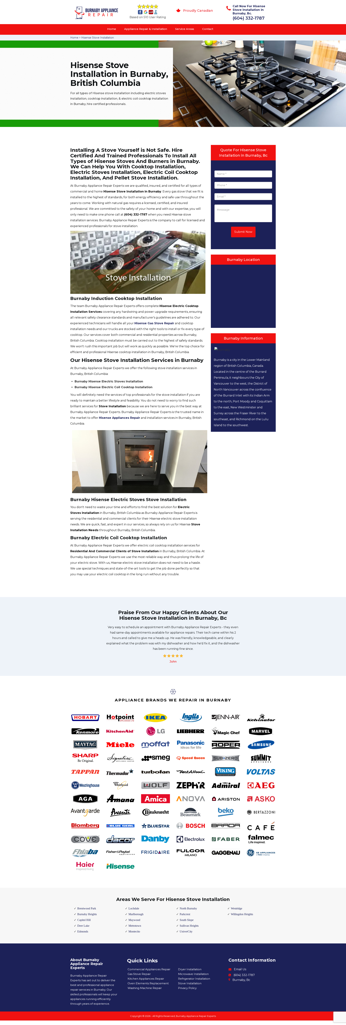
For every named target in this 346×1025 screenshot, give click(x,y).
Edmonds (82, 931)
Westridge (236, 908)
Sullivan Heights (189, 925)
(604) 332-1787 (249, 18)
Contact (207, 29)
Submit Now (243, 232)
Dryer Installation (189, 969)
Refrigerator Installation (194, 978)
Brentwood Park (86, 908)
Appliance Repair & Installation (145, 29)
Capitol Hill (84, 919)
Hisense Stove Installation (97, 37)
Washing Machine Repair (145, 988)
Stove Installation (189, 983)
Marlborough (135, 914)
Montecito (134, 931)
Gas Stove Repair (139, 974)
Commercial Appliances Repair (149, 969)
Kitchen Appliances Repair (146, 978)
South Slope (187, 919)
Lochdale (133, 908)
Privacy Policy (187, 988)
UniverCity (186, 931)
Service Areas (184, 29)
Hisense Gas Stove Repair (154, 323)
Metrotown (134, 925)
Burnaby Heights (87, 914)
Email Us (240, 969)
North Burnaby (188, 908)
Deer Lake (83, 925)
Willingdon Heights (242, 914)
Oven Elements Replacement (148, 983)
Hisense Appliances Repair (119, 418)
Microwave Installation (193, 974)
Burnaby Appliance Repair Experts (196, 1016)
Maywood (134, 919)
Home (111, 29)
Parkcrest (185, 914)
